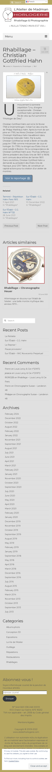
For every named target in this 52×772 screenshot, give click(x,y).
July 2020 (9, 491)
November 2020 (13, 478)
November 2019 (13, 526)
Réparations (17, 66)
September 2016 (13, 577)
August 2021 (11, 448)
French (31, 2)
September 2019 (13, 534)
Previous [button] (5, 279)
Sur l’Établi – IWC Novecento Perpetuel (24, 353)
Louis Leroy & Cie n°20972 (27, 369)
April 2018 (9, 564)
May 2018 (9, 560)
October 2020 (11, 483)
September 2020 (13, 487)
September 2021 (13, 444)
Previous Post (11, 226)
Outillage (10, 647)
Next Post (43, 226)
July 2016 (9, 581)
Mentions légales (26, 722)
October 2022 (11, 422)
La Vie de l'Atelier (14, 642)
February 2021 (11, 470)
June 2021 (10, 457)
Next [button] (46, 279)
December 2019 (13, 521)
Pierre (8, 369)
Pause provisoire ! (13, 349)
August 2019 (11, 538)
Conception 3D (13, 632)
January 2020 (11, 517)
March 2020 (11, 508)
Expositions (11, 637)
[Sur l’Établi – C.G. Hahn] (26, 265)
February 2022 (12, 431)
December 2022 (13, 418)
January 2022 (11, 435)
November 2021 (12, 440)
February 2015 (11, 590)
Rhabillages (26, 66)
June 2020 (10, 495)
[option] (26, 278)
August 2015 (11, 586)
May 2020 (10, 500)
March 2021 (10, 465)
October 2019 (11, 530)
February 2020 (12, 513)
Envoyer (10, 698)
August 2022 (11, 427)
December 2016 (12, 573)
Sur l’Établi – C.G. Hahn (15, 340)
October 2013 (11, 603)
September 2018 (13, 556)
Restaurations (13, 657)
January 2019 (11, 551)
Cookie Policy (13, 761)
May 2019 (9, 543)
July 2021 (9, 452)
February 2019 (12, 547)
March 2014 (10, 594)
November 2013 (12, 599)
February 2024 (12, 414)
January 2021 (11, 474)
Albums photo (13, 627)
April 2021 (9, 461)
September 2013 (13, 607)
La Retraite (10, 336)
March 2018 (10, 569)
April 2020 (10, 504)
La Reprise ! (10, 345)
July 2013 (9, 612)
